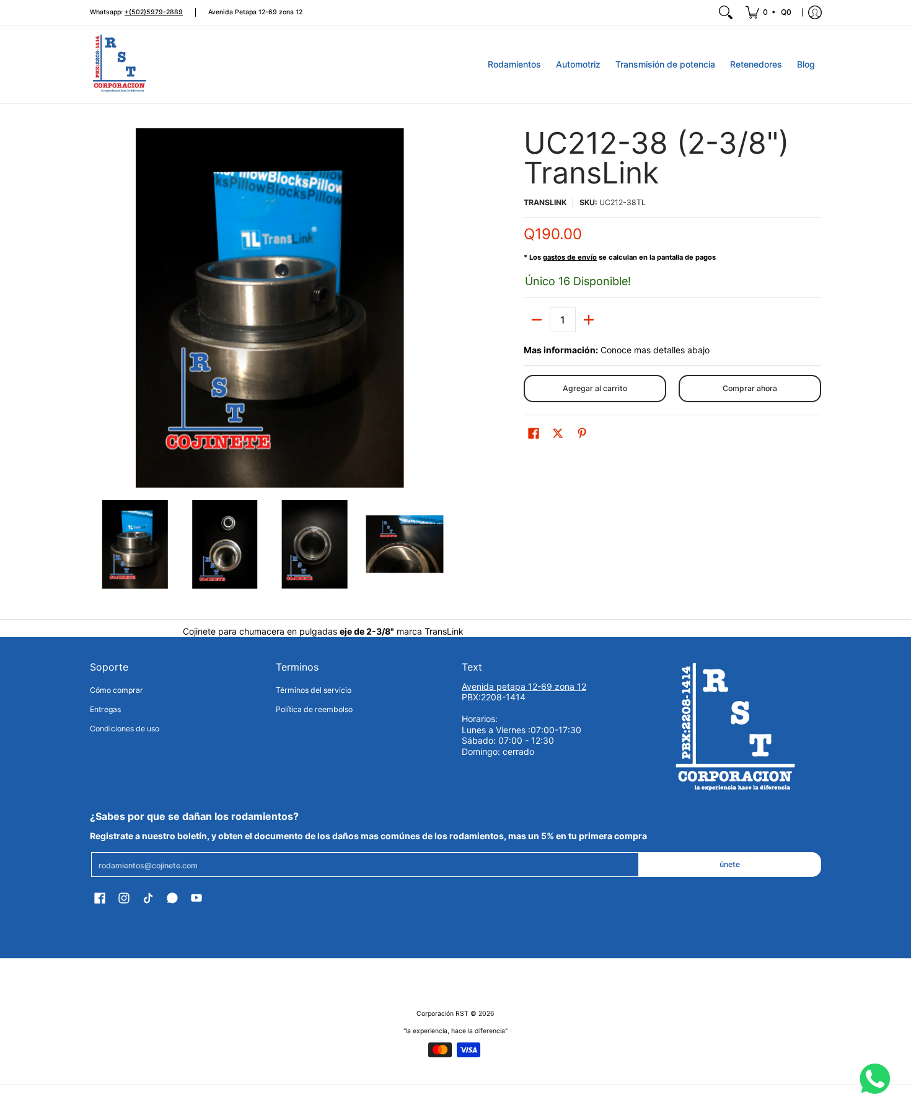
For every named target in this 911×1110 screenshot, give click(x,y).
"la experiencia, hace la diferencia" (455, 1031)
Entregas (105, 709)
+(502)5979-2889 (154, 12)
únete (730, 864)
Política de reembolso (314, 709)
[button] (533, 433)
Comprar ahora (750, 388)
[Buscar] (725, 12)
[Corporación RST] (121, 64)
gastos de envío (570, 257)
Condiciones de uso (124, 728)
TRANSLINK (545, 202)
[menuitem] (769, 12)
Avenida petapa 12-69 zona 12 (524, 686)
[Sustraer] (537, 319)
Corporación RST (442, 1014)
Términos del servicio (313, 690)
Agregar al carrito (595, 388)
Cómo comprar (116, 690)
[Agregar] (589, 319)
